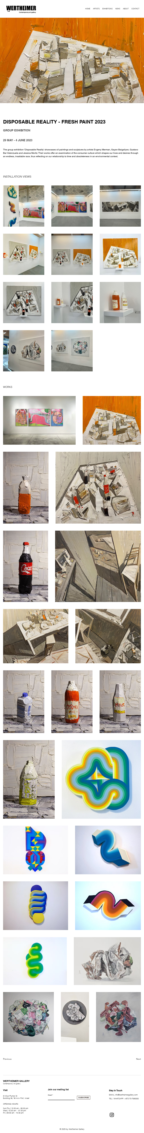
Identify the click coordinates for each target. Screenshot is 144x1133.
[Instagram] (112, 1115)
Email (50, 1095)
